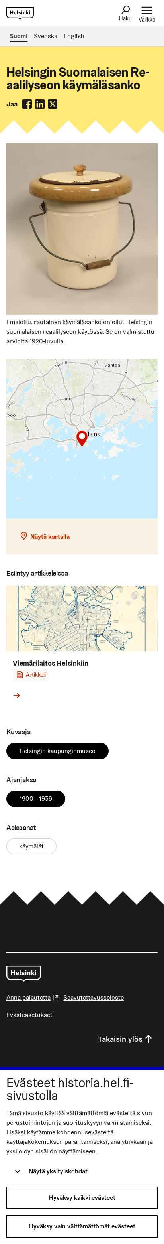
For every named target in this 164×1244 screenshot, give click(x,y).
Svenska (45, 36)
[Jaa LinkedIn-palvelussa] (39, 104)
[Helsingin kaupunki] (23, 973)
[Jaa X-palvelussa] (52, 104)
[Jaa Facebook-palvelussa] (27, 104)
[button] (82, 439)
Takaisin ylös (120, 1039)
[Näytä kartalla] (82, 438)
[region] (82, 438)
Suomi (18, 36)
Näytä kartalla (50, 536)
